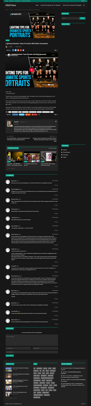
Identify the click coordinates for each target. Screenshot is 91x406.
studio (43, 390)
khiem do (13, 181)
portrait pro (46, 385)
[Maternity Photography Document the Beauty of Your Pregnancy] (9, 382)
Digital (54, 368)
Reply (56, 185)
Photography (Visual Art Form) (47, 378)
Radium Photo (14, 199)
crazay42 (13, 266)
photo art (52, 373)
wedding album (46, 392)
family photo (52, 370)
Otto (64, 375)
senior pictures (37, 390)
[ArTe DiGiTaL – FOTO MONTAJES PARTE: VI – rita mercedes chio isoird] (15, 156)
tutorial (50, 390)
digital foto (36, 370)
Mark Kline (14, 303)
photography (50, 375)
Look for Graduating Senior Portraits (20, 386)
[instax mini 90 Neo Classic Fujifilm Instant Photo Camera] (48, 156)
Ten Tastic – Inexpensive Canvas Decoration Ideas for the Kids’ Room (72, 376)
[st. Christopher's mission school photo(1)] (32, 156)
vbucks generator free (68, 383)
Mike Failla (14, 290)
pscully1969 (14, 311)
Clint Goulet (14, 209)
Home (7, 1)
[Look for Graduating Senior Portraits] (9, 388)
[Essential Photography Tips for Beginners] (9, 375)
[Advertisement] (73, 84)
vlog (35, 392)
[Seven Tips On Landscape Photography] (9, 369)
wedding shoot (37, 397)
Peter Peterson (15, 276)
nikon (43, 373)
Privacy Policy (17, 1)
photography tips (37, 380)
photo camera (36, 375)
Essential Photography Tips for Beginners (51, 5)
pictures (48, 382)
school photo (36, 387)
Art (34, 368)
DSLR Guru (11, 5)
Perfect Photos (66, 152)
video (55, 390)
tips (46, 390)
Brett (64, 379)
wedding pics (46, 394)
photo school (49, 380)
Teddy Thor (14, 249)
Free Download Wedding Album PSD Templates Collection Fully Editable (73, 385)
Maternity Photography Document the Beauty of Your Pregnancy (20, 381)
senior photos (51, 387)
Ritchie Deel (14, 319)
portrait (53, 382)
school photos (43, 387)
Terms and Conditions (25, 1)
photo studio (42, 382)
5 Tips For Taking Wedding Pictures (20, 392)
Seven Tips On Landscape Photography (72, 5)
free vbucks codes (67, 368)
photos (43, 380)
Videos (7, 40)
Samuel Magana (15, 189)
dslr (43, 370)
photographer (43, 375)
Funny (35, 373)
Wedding (39, 392)
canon (50, 368)
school (55, 385)
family (47, 370)
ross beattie (14, 226)
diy (40, 370)
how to (39, 373)
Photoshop (65, 154)
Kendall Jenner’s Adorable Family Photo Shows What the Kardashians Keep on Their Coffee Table (45, 140)
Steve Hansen (14, 234)
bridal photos (39, 368)
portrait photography (38, 385)
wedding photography (38, 394)
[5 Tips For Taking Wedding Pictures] (9, 394)
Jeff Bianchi (14, 217)
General (65, 149)
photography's (36, 378)
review (50, 385)
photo (47, 373)
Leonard (65, 372)
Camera (45, 368)
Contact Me (11, 1)
